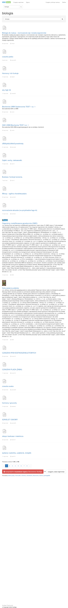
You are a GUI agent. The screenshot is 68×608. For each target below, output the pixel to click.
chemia (24, 475)
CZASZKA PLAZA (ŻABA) (12, 369)
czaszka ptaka (7, 56)
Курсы (28, 2)
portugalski (47, 475)
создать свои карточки (56, 471)
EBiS (12, 275)
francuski (17, 475)
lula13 (12, 163)
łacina (41, 475)
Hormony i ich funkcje (10, 73)
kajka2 (13, 77)
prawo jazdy (11, 475)
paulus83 (13, 60)
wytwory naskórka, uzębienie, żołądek (16, 453)
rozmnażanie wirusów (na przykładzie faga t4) (19, 210)
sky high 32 (6, 90)
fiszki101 (13, 439)
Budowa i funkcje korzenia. (12, 177)
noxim (12, 112)
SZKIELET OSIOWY (10, 419)
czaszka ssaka (8, 386)
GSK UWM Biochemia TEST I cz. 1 (15, 125)
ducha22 (13, 197)
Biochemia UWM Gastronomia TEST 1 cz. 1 (18, 106)
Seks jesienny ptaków (10, 288)
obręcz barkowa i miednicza (12, 436)
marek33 (13, 93)
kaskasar (13, 406)
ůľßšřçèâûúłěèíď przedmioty (12, 143)
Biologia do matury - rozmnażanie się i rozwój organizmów (24, 33)
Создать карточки (18, 2)
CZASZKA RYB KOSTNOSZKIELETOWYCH (19, 352)
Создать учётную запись (53, 2)
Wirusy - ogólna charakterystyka (14, 193)
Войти (64, 2)
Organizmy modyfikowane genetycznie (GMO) (19, 223)
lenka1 (13, 43)
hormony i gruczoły (9, 403)
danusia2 (13, 147)
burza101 (13, 356)
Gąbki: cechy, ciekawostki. (12, 160)
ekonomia (35, 475)
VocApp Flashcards (7, 605)
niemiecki (29, 475)
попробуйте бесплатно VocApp (23, 471)
